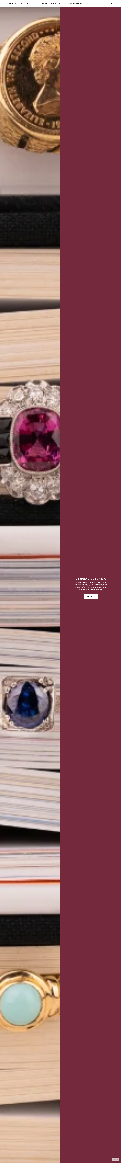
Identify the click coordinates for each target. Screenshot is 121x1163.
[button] (101, 3)
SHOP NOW (90, 596)
